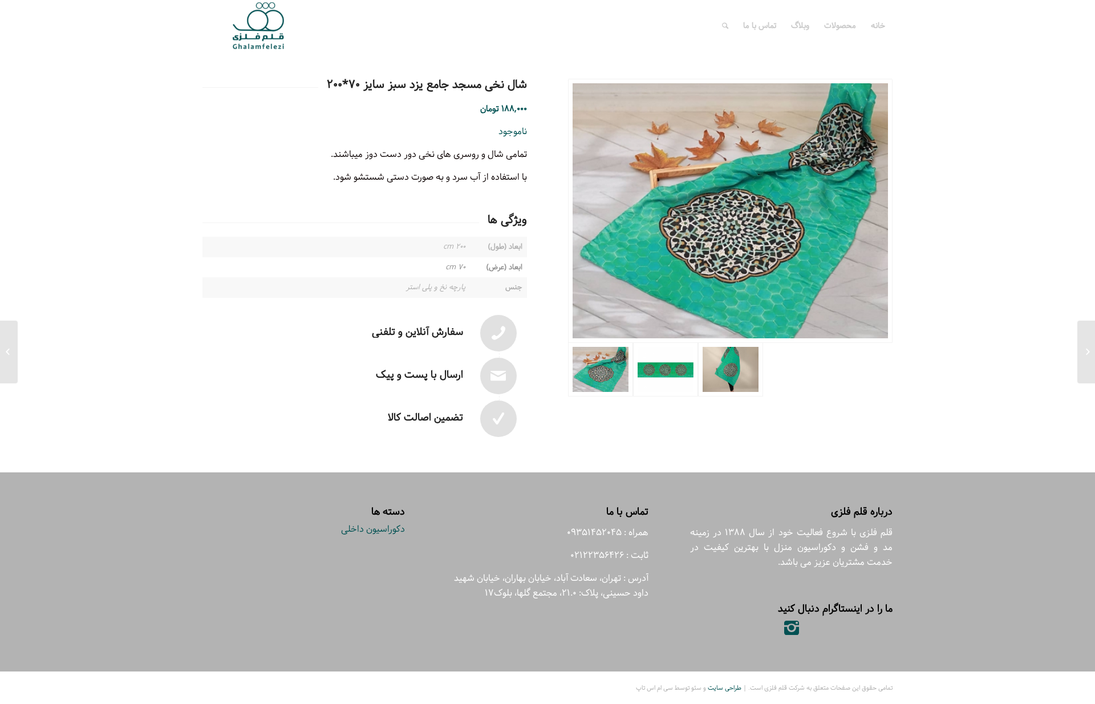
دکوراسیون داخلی (373, 529)
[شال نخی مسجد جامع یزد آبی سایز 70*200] (1086, 352)
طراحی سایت (724, 688)
